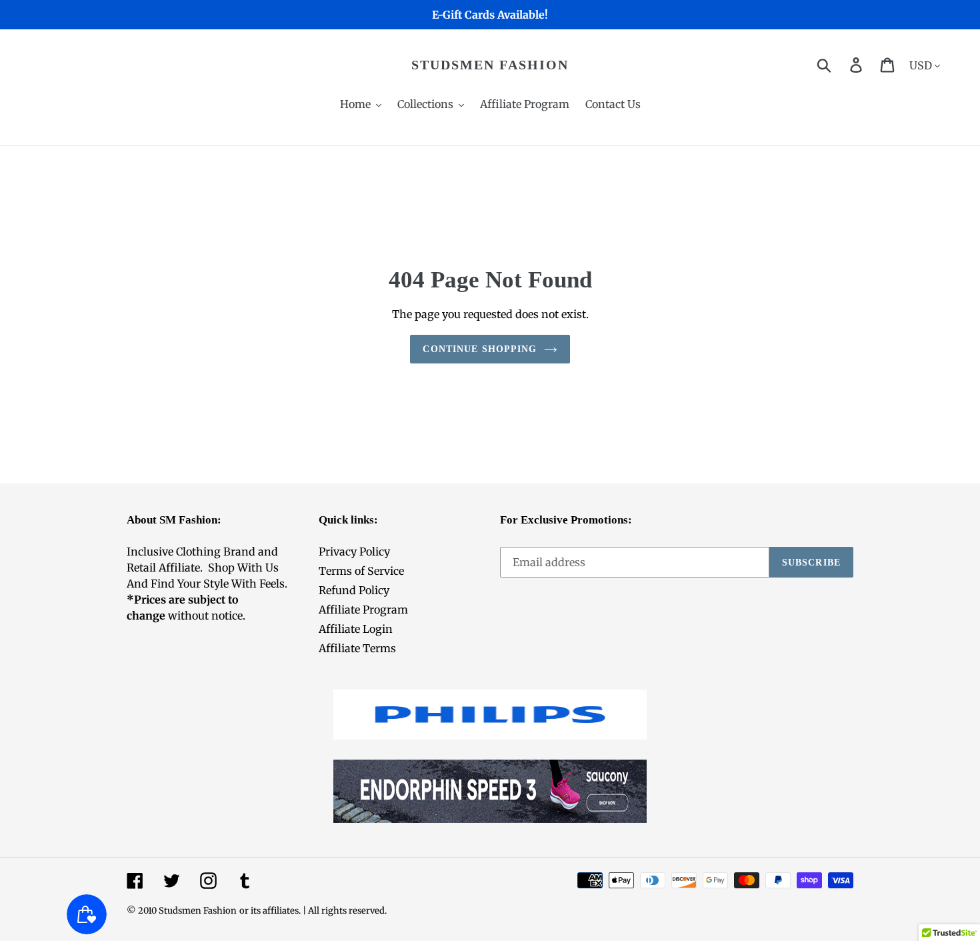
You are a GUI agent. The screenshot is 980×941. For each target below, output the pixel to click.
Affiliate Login (356, 629)
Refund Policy (354, 590)
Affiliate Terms (357, 648)
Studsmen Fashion (490, 64)
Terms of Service (361, 571)
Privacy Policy (354, 551)
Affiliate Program (363, 609)
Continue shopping (480, 349)
